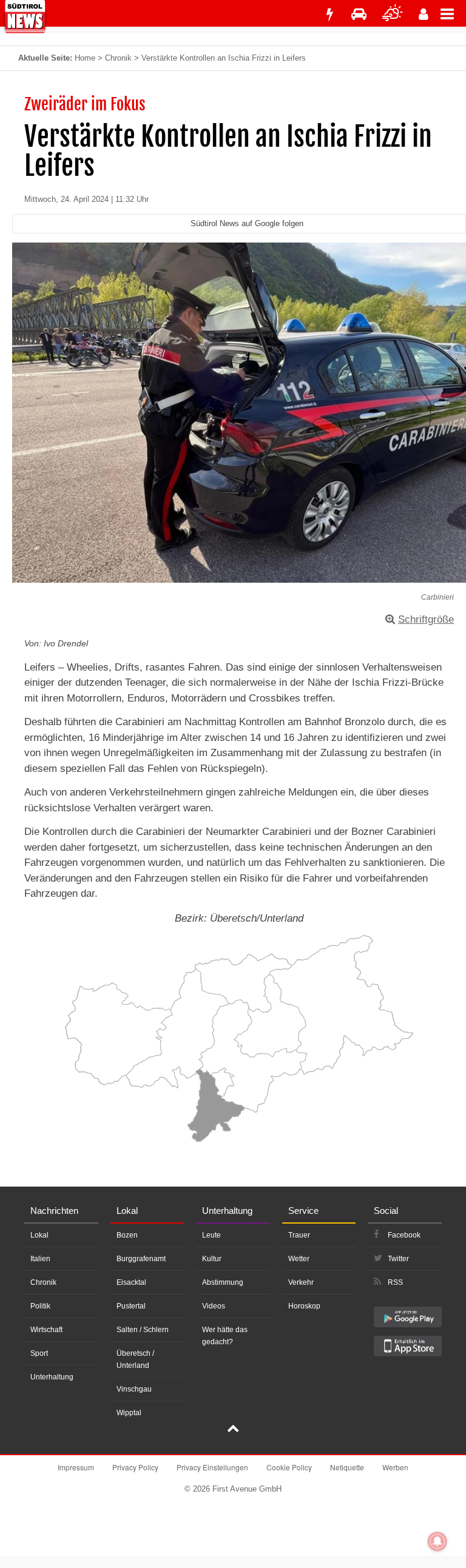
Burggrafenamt (141, 1259)
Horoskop (304, 1306)
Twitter (398, 1259)
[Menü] (453, 13)
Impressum (76, 1467)
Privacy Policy (135, 1467)
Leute (211, 1235)
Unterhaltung (51, 1377)
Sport (39, 1353)
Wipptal (128, 1413)
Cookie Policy (289, 1467)
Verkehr (301, 1282)
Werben (395, 1467)
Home (85, 57)
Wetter (298, 1259)
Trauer (299, 1235)
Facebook (404, 1235)
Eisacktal (131, 1282)
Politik (40, 1306)
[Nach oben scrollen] (233, 1430)
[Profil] (423, 14)
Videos (213, 1306)
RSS (395, 1282)
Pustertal (131, 1306)
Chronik (118, 57)
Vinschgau (134, 1389)
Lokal (39, 1235)
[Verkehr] (358, 14)
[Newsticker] (329, 14)
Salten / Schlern (142, 1329)
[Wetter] (392, 14)
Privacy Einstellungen (212, 1467)
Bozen (127, 1235)
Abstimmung (222, 1282)
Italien (40, 1259)
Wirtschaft (46, 1329)
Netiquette (347, 1467)
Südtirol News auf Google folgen (247, 223)
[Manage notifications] (437, 1541)
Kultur (211, 1259)
